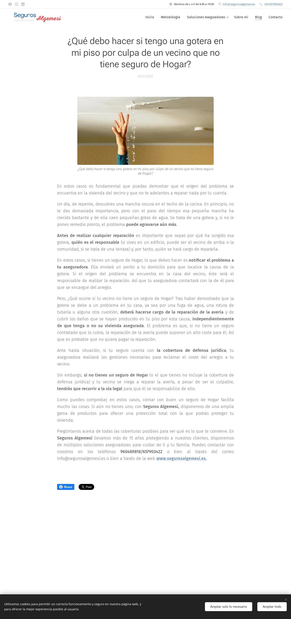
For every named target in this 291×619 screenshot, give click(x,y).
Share (68, 487)
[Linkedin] (23, 4)
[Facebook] (10, 4)
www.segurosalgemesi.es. (181, 458)
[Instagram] (16, 4)
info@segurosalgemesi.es (239, 4)
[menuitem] (150, 17)
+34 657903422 (273, 4)
